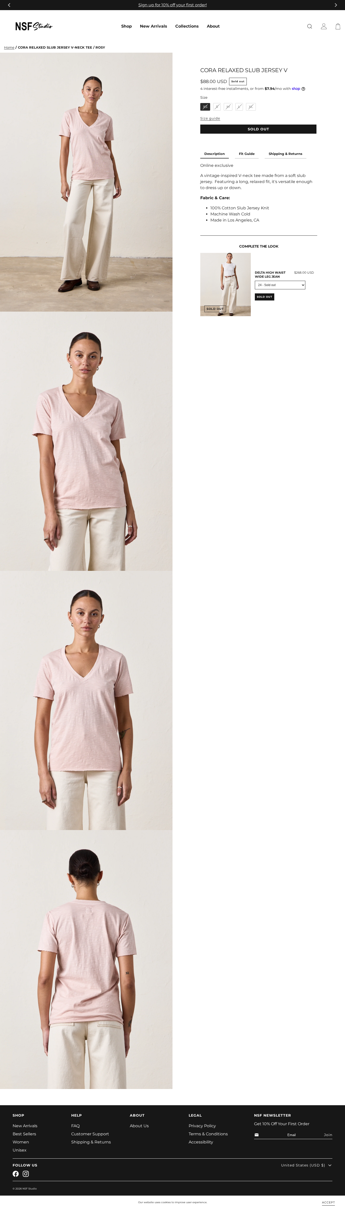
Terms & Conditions (208, 1134)
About (213, 26)
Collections (187, 26)
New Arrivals (153, 26)
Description (214, 154)
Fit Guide (247, 154)
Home (9, 47)
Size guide (210, 118)
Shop (126, 26)
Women (21, 1142)
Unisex (20, 1150)
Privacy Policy (202, 1125)
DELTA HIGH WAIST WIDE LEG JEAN (270, 274)
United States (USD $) (303, 1165)
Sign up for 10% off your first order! (172, 5)
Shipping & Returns (285, 154)
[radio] (205, 107)
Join (328, 1135)
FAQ (75, 1125)
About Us (139, 1125)
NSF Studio (29, 1188)
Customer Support (90, 1134)
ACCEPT (328, 1202)
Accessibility (201, 1142)
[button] (339, 26)
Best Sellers (24, 1134)
